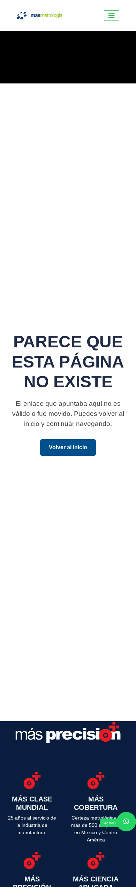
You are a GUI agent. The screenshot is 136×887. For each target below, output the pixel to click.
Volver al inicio (68, 447)
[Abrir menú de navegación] (111, 15)
